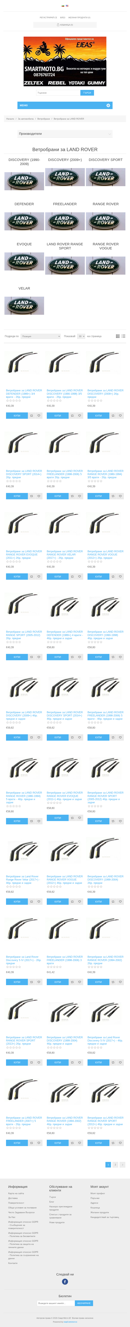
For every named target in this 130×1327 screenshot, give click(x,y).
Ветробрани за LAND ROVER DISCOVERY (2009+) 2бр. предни (106, 393)
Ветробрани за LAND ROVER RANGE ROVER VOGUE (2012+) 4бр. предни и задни (65, 879)
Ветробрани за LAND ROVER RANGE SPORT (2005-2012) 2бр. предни (24, 635)
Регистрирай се (48, 17)
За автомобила (26, 118)
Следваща (122, 1164)
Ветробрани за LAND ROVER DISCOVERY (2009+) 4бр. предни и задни (24, 715)
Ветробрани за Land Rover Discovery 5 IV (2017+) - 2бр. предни (23, 960)
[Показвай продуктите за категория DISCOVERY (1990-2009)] (24, 181)
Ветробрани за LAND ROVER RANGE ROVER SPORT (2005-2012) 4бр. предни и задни (106, 797)
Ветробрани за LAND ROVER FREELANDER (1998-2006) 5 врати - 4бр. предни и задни (106, 715)
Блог (51, 1201)
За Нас (11, 1217)
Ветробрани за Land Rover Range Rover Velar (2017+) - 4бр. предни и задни (23, 879)
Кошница (95, 1207)
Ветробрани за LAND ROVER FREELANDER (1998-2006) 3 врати (65, 960)
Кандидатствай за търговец (105, 1217)
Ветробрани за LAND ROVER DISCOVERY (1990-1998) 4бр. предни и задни (106, 635)
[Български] (63, 5)
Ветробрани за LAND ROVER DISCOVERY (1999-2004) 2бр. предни (106, 879)
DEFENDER (24, 204)
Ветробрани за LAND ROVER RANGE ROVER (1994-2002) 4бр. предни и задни (65, 1121)
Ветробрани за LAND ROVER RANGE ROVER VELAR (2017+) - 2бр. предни (65, 554)
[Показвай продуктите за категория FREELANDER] (65, 221)
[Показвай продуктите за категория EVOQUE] (24, 261)
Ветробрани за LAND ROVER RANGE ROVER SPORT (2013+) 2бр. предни (24, 1040)
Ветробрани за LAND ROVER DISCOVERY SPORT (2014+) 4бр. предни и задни (65, 715)
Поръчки (95, 1198)
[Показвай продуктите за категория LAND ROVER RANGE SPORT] (65, 265)
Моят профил (98, 1193)
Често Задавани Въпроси (21, 1212)
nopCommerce (70, 1322)
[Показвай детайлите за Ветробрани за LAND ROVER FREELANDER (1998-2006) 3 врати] (65, 932)
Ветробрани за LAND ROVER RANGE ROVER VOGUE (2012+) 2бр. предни (106, 554)
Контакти (12, 1263)
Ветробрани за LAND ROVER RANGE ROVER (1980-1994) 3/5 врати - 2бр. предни (106, 474)
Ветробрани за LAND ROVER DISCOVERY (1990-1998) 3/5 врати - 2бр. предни (65, 393)
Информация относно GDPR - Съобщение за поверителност (23, 1225)
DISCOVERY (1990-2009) (24, 162)
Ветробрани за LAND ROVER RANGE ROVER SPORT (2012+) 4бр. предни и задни (106, 1121)
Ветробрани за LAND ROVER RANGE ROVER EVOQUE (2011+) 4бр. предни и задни (65, 796)
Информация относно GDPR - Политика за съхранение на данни (23, 1255)
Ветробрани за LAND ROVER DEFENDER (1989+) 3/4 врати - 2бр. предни (24, 393)
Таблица (118, 336)
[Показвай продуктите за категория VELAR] (24, 306)
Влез (62, 17)
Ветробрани (43, 118)
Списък (123, 336)
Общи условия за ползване (22, 1207)
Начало (10, 118)
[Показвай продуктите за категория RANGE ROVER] (105, 221)
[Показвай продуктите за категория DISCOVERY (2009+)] (65, 177)
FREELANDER (65, 204)
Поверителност (16, 1203)
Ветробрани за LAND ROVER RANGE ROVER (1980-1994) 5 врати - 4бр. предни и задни (24, 797)
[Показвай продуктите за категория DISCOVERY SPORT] (105, 177)
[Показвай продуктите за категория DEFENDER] (24, 221)
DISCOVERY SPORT (106, 160)
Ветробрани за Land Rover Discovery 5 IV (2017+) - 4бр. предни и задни (105, 1040)
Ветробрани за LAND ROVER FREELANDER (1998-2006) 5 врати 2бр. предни (65, 474)
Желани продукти (100, 1212)
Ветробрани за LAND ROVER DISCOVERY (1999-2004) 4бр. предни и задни (65, 1040)
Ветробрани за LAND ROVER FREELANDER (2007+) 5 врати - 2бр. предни (24, 1121)
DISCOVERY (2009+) (65, 160)
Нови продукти (57, 1222)
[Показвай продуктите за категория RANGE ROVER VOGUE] (105, 265)
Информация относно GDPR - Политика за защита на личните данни (23, 1244)
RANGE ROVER (106, 204)
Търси (52, 1197)
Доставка (13, 1198)
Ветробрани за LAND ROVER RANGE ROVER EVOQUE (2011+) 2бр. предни (24, 554)
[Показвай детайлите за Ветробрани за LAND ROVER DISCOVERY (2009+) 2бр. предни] (105, 366)
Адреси (94, 1203)
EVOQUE (24, 244)
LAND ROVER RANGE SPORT (65, 246)
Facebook (65, 1282)
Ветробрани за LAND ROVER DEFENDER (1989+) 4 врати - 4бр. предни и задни (65, 635)
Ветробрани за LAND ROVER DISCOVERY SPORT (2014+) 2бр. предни (24, 474)
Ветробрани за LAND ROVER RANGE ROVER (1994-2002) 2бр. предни (106, 960)
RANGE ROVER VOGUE (106, 246)
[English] (67, 5)
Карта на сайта (16, 1193)
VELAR (24, 288)
